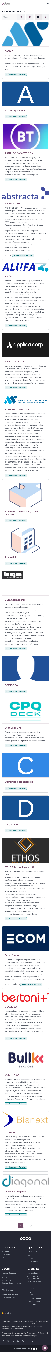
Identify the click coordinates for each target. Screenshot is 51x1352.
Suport (4, 1277)
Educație (5, 1286)
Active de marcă (34, 1276)
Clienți (30, 1294)
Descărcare (32, 1252)
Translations (32, 1261)
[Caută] (21, 17)
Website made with (22, 1349)
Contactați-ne (33, 1279)
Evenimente (32, 1286)
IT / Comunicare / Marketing (16, 74)
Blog (29, 1292)
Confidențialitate (34, 1301)
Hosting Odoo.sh (9, 1273)
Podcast (30, 1289)
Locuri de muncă (34, 1282)
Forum (4, 1257)
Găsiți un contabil (9, 1290)
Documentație (8, 1254)
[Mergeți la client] (25, 34)
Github (30, 1256)
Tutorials (5, 1252)
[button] (47, 3)
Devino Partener (8, 1297)
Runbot (30, 1259)
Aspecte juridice (34, 1299)
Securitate (31, 1304)
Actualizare (6, 1280)
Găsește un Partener (10, 1294)
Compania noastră (35, 1273)
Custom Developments (11, 1283)
